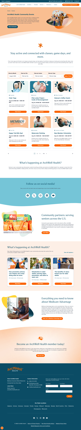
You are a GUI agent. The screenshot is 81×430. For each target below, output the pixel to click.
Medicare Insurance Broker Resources (16, 381)
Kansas (36, 406)
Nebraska (47, 406)
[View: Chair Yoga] (18, 98)
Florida (31, 406)
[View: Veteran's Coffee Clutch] (63, 98)
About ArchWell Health (13, 378)
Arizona (15, 406)
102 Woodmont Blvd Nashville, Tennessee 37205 (35, 384)
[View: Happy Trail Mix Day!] (18, 132)
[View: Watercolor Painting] (40, 132)
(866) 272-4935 (33, 381)
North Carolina (60, 406)
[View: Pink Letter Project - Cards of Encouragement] (40, 98)
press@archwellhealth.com (13, 389)
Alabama (9, 406)
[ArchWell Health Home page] (6, 5)
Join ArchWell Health (20, 4)
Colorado (26, 406)
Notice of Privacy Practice (34, 423)
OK (70, 427)
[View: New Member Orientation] (63, 132)
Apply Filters (68, 76)
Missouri (41, 406)
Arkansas (20, 406)
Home (8, 10)
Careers (55, 4)
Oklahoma (71, 406)
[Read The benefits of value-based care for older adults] (63, 272)
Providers (36, 4)
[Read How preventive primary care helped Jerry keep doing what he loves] (17, 272)
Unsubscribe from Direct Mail (14, 383)
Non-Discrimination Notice (48, 423)
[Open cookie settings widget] (2, 428)
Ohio (66, 406)
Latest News (10, 386)
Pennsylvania (37, 409)
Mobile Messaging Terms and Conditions (40, 426)
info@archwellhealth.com (35, 387)
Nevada (53, 406)
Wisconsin (44, 409)
